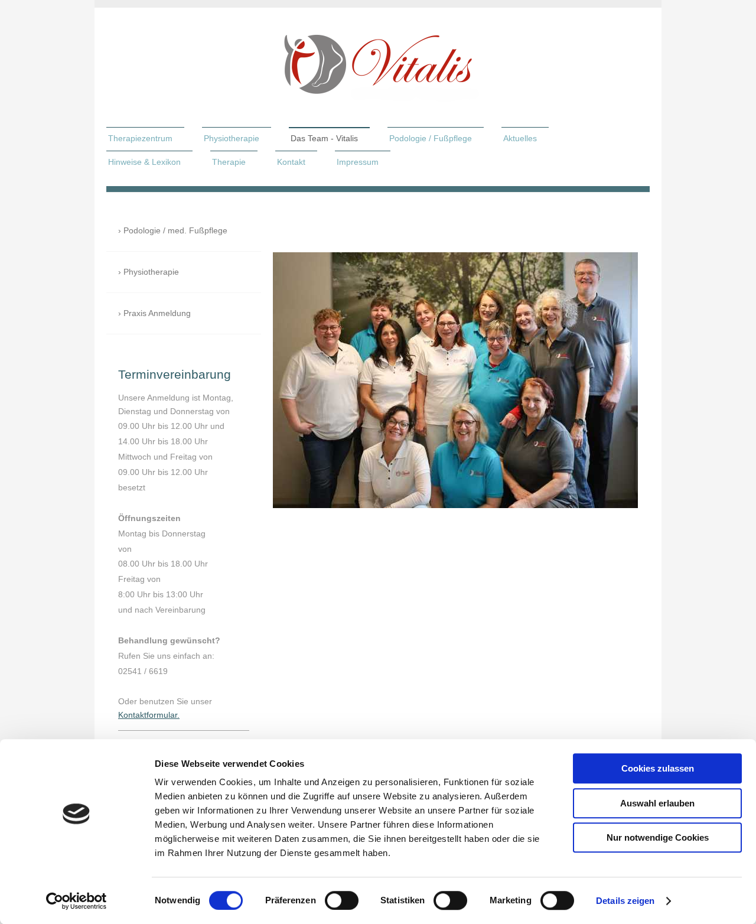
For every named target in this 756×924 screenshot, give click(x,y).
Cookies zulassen (657, 768)
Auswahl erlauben (657, 803)
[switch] (342, 900)
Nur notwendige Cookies (658, 837)
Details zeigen (625, 901)
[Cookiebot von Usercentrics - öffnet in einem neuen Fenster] (76, 901)
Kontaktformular (147, 715)
